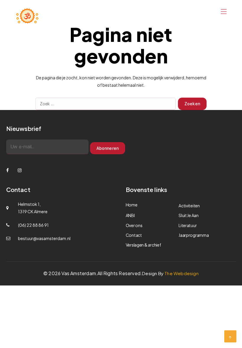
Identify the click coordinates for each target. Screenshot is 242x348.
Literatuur (188, 225)
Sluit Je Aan (189, 215)
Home (132, 204)
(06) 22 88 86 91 (33, 225)
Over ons (134, 225)
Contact (134, 235)
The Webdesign (181, 273)
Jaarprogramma (194, 235)
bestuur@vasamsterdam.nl (44, 238)
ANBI (130, 215)
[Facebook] (7, 170)
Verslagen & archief (143, 244)
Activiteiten (189, 205)
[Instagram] (20, 170)
